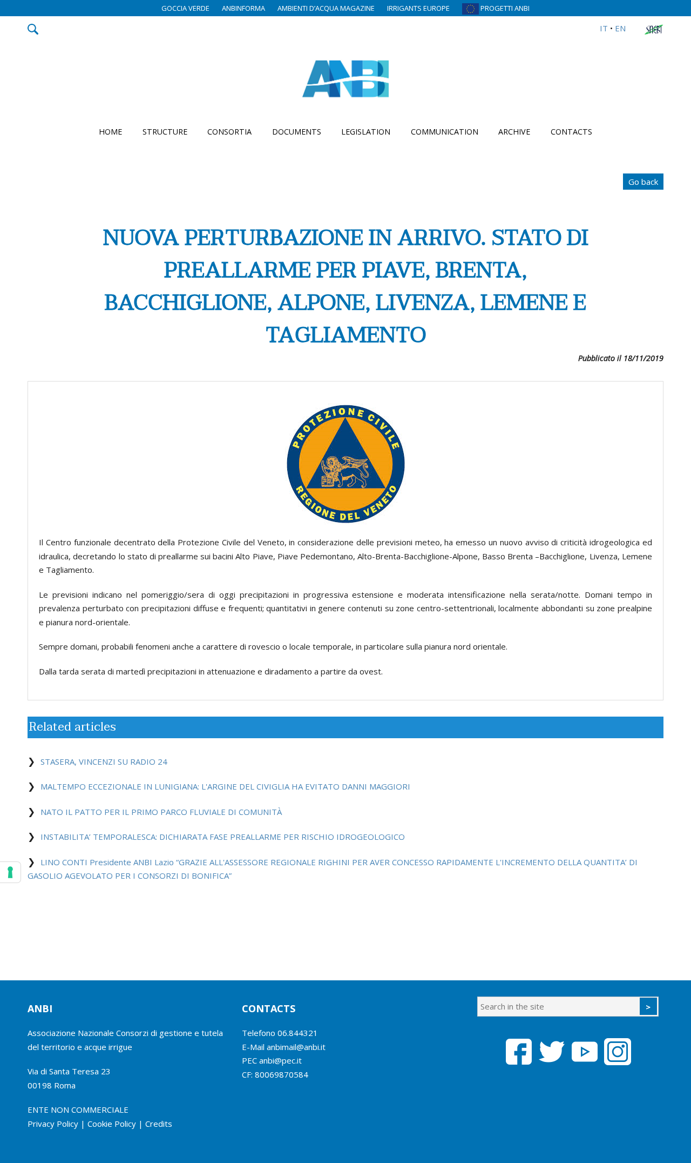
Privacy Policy (53, 1123)
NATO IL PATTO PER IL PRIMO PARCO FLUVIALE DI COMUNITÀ (161, 811)
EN (620, 28)
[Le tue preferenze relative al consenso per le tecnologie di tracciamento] (10, 872)
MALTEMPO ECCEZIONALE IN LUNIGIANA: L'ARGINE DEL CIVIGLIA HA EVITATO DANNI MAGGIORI (225, 786)
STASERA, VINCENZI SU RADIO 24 (103, 761)
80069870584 (281, 1074)
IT (604, 28)
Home (110, 131)
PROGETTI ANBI (504, 8)
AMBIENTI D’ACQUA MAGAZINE (326, 8)
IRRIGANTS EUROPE (418, 8)
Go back (643, 181)
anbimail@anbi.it (296, 1046)
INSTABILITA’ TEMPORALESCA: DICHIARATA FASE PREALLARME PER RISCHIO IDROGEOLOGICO (222, 836)
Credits (158, 1123)
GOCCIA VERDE (185, 8)
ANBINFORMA (243, 8)
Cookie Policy (111, 1123)
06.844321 (297, 1032)
